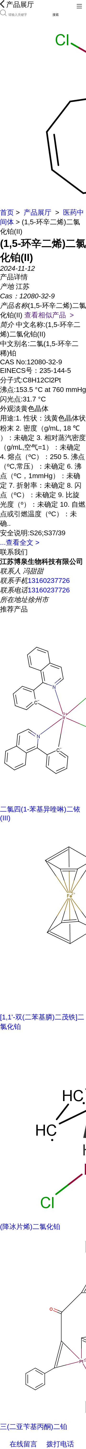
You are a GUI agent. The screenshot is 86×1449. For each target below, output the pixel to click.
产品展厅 (37, 212)
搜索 (56, 14)
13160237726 (49, 580)
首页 (7, 212)
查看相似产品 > (49, 315)
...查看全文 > (19, 542)
